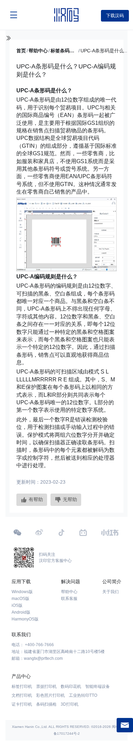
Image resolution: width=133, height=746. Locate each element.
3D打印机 (69, 704)
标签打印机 (22, 686)
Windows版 (22, 591)
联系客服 (69, 598)
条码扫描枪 (46, 704)
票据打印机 (46, 686)
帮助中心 (38, 50)
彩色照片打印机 (50, 695)
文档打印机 (22, 695)
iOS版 (17, 605)
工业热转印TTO (83, 695)
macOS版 (20, 598)
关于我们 (110, 591)
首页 (21, 50)
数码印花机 (71, 686)
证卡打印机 (22, 704)
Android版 (21, 612)
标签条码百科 (64, 50)
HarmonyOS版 (25, 619)
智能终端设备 (97, 686)
